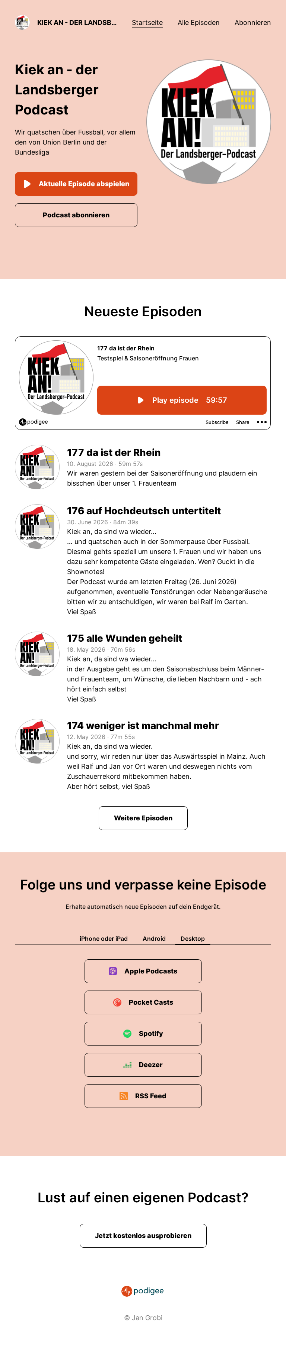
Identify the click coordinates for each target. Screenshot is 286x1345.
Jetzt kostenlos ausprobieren (143, 1235)
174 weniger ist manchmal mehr (143, 725)
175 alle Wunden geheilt (124, 638)
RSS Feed (150, 1096)
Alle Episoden (199, 22)
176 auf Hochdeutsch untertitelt (144, 510)
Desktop (193, 938)
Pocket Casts (151, 1002)
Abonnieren (253, 22)
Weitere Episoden (143, 818)
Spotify (151, 1033)
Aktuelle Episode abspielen (84, 184)
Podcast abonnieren (76, 215)
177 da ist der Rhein (114, 452)
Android (154, 938)
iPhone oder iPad (104, 938)
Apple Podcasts (150, 971)
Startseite (147, 22)
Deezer (151, 1065)
